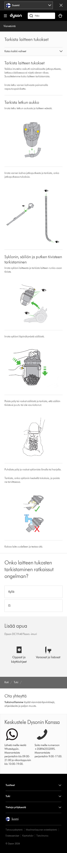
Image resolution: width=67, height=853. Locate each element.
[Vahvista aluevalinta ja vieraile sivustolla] (61, 5)
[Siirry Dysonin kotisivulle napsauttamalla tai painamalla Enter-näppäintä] (16, 17)
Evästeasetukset (12, 835)
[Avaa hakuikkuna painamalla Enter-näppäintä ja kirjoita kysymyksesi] (41, 16)
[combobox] (28, 5)
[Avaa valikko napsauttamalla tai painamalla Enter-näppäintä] (5, 15)
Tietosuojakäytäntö (14, 829)
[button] (33, 51)
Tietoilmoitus (42, 835)
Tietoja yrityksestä (16, 807)
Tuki (8, 796)
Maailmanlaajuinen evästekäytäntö (41, 829)
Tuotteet (10, 785)
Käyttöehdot (27, 835)
